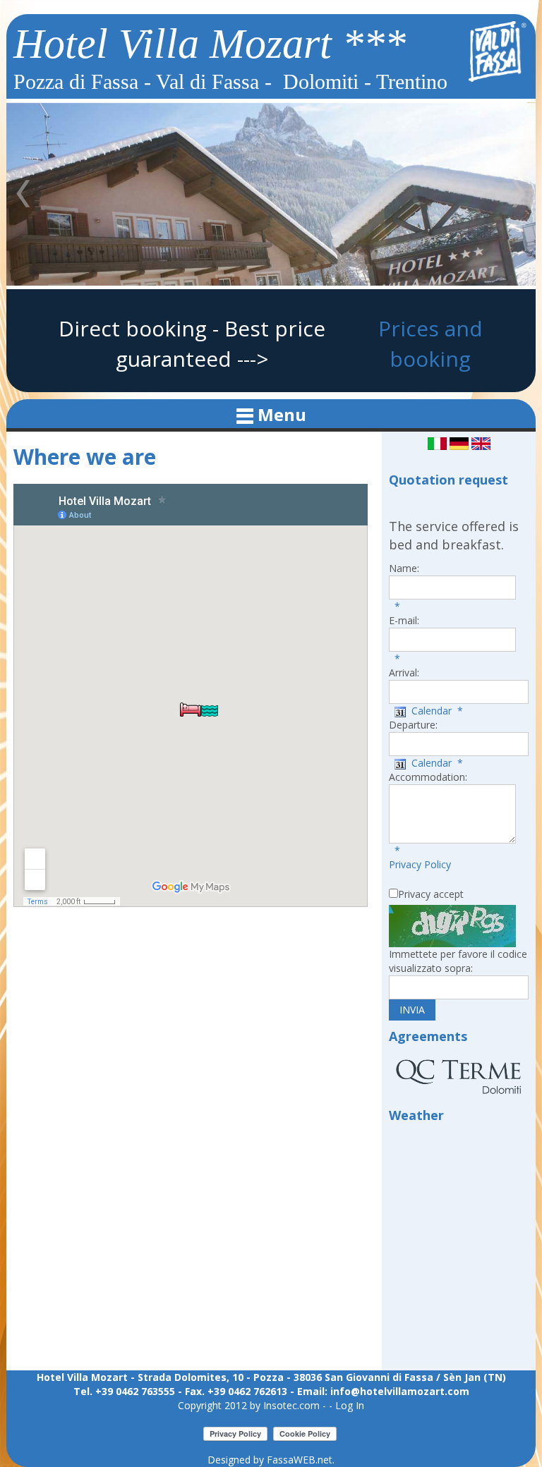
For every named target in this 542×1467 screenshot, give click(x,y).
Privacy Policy (420, 864)
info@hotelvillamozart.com (399, 1391)
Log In (349, 1405)
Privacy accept (431, 894)
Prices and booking (430, 343)
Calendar (429, 710)
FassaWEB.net (299, 1459)
